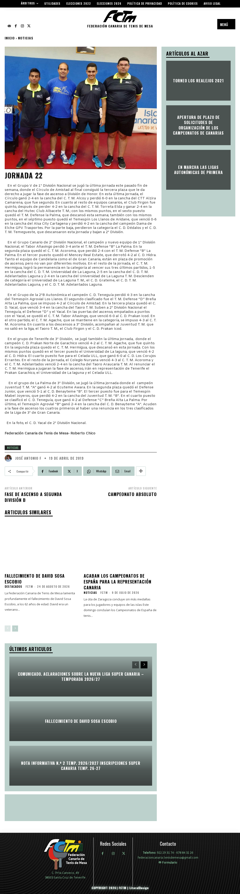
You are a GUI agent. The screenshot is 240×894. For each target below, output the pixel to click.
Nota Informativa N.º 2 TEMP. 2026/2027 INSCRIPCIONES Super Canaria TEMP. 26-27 (80, 765)
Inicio (10, 37)
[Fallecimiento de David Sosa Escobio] (41, 545)
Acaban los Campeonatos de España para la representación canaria (117, 582)
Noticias (25, 37)
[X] (124, 854)
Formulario (169, 862)
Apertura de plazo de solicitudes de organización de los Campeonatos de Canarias (198, 125)
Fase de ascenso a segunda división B (33, 497)
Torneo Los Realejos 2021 (198, 80)
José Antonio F (28, 458)
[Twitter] (29, 26)
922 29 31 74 (165, 853)
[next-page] (15, 628)
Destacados (13, 586)
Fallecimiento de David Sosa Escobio (35, 579)
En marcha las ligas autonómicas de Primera (198, 169)
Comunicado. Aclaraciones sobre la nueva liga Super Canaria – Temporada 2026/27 (81, 676)
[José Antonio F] (9, 458)
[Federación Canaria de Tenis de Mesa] (65, 854)
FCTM (29, 586)
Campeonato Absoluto (132, 494)
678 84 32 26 (184, 853)
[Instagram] (22, 26)
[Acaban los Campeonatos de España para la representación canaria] (120, 545)
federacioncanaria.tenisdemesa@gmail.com (168, 858)
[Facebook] (16, 26)
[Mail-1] (9, 26)
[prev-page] (8, 628)
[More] (141, 471)
